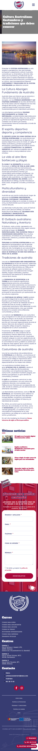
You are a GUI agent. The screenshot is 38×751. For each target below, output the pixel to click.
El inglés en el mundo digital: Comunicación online (25, 437)
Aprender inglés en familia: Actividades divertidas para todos (24, 470)
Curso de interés (11, 543)
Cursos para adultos (9, 627)
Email (7, 524)
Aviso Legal (19, 698)
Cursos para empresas (10, 634)
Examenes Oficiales (9, 636)
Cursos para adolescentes (11, 624)
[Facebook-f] (16, 687)
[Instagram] (21, 687)
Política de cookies (19, 709)
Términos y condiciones (19, 705)
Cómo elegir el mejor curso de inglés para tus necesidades (25, 458)
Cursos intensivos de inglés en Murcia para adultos (17, 419)
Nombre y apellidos (13, 515)
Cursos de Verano (8, 629)
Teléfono (8, 534)
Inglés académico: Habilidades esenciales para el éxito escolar (24, 448)
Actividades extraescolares (12, 631)
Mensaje (8, 552)
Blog (19, 712)
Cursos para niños (8, 622)
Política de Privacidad (19, 701)
